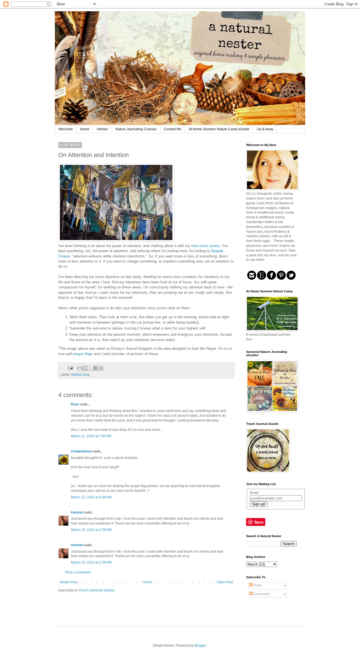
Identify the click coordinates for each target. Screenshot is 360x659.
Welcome (65, 129)
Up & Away (265, 129)
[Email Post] (70, 367)
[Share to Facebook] (95, 368)
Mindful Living (80, 374)
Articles (102, 129)
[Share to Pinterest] (101, 368)
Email (254, 493)
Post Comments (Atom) (96, 590)
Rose (75, 404)
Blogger (200, 645)
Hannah (77, 512)
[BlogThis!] (85, 368)
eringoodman (81, 451)
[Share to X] (90, 368)
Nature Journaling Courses (136, 129)
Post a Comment (78, 572)
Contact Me (172, 129)
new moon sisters (205, 246)
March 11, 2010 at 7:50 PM (91, 436)
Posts (257, 585)
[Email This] (79, 368)
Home (84, 129)
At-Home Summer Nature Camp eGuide (219, 129)
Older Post (225, 582)
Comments (261, 594)
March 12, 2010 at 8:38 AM (91, 497)
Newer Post (68, 582)
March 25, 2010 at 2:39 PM (91, 530)
